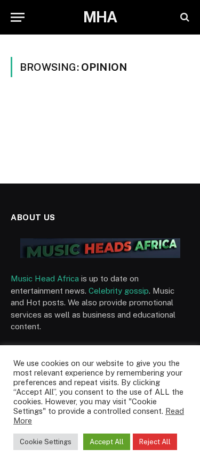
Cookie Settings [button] (45, 442)
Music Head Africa (45, 278)
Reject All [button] (155, 442)
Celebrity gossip (119, 290)
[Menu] (18, 17)
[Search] (183, 17)
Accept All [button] (107, 442)
